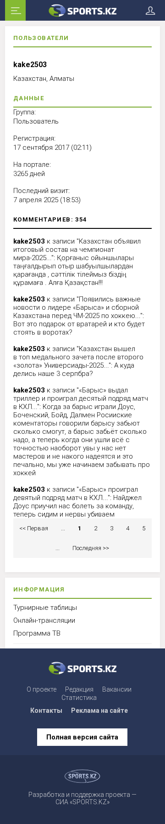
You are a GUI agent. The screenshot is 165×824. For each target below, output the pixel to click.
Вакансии (117, 689)
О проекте (41, 689)
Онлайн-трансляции (44, 620)
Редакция (79, 689)
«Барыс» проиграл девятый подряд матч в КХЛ (75, 493)
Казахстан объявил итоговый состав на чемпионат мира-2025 (77, 249)
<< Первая (33, 528)
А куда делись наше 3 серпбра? (73, 369)
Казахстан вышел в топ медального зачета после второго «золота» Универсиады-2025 (78, 357)
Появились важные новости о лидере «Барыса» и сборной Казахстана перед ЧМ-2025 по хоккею (77, 307)
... (63, 528)
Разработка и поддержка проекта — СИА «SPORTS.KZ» (82, 798)
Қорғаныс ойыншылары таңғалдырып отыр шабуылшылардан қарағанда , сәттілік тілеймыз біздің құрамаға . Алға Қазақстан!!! (73, 270)
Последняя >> (90, 548)
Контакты (46, 710)
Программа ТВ (36, 633)
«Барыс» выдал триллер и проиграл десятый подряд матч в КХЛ (80, 398)
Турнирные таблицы (45, 607)
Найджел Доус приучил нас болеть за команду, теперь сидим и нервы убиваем (77, 506)
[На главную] (82, 10)
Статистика (79, 697)
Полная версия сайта (82, 737)
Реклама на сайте (99, 710)
